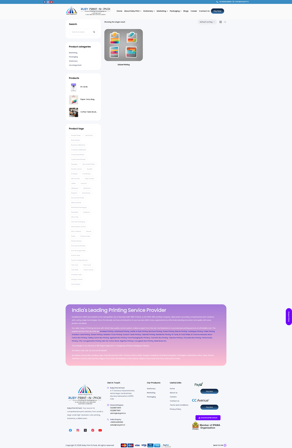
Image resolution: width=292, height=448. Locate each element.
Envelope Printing (106, 331)
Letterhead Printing (121, 331)
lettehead (74, 188)
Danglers (74, 164)
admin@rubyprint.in (118, 413)
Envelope (74, 174)
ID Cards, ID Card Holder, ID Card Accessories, (189, 334)
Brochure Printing (155, 331)
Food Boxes (86, 174)
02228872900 (115, 408)
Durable (89, 169)
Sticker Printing (124, 64)
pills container (76, 231)
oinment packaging (78, 222)
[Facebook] (44, 2)
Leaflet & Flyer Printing (139, 331)
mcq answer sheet (77, 198)
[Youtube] (51, 2)
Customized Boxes (77, 155)
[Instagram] (48, 2)
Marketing (73, 53)
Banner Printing (181, 331)
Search (94, 32)
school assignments (78, 251)
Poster (73, 236)
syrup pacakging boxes (79, 260)
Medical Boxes (76, 203)
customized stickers (78, 159)
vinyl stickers (75, 284)
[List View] (225, 22)
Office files (74, 217)
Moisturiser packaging (79, 207)
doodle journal (76, 169)
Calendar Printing (148, 334)
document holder (89, 164)
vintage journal (76, 279)
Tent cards (87, 265)
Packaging (73, 57)
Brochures (89, 135)
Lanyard (84, 183)
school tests (75, 255)
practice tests (85, 236)
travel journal (88, 270)
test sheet (74, 270)
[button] (219, 445)
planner (88, 231)
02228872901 (115, 410)
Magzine (74, 193)
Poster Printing (168, 331)
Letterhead (86, 188)
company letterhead (78, 150)
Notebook (86, 212)
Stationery (73, 61)
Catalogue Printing (195, 331)
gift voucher (75, 179)
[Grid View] (220, 22)
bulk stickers (75, 140)
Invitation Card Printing (81, 334)
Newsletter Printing (163, 334)
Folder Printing (209, 331)
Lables (73, 183)
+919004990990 (116, 422)
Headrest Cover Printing (112, 334)
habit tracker (89, 179)
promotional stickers (78, 246)
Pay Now (209, 391)
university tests (76, 275)
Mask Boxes (86, 193)
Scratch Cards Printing (132, 334)
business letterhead (78, 145)
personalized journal (78, 227)
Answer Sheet (75, 135)
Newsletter (74, 212)
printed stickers (76, 241)
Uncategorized (75, 65)
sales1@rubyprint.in (117, 425)
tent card (74, 265)
